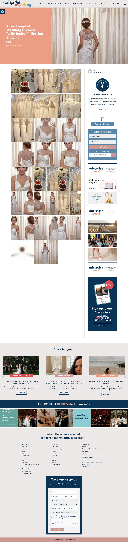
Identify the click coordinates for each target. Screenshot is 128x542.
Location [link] (54, 455)
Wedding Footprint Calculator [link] (30, 464)
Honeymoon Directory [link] (28, 473)
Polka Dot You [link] (64, 375)
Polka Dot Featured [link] (21, 375)
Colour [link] (54, 453)
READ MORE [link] (102, 109)
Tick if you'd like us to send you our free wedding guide (64, 517)
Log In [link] (84, 453)
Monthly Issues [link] (56, 464)
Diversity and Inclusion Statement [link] (91, 449)
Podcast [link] (103, 4)
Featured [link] (41, 4)
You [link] (50, 4)
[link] (2, 11)
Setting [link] (54, 460)
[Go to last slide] (2, 376)
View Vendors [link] (102, 147)
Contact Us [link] (85, 451)
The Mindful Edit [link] (26, 462)
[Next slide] (125, 376)
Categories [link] (55, 446)
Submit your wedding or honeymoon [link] (92, 462)
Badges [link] (84, 466)
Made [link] (66, 4)
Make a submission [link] (87, 460)
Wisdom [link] (58, 4)
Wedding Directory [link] (102, 124)
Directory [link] (91, 4)
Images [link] (54, 451)
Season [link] (54, 462)
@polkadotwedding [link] (82, 404)
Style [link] (53, 458)
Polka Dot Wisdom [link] (107, 375)
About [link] (84, 446)
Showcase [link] (10, 46)
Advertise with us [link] (87, 464)
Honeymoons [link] (78, 4)
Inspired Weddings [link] (57, 449)
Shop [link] (112, 4)
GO (113, 155)
